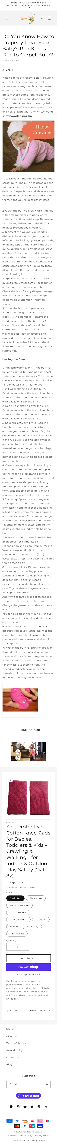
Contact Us (13, 1057)
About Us (11, 1036)
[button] (6, 18)
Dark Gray (32, 926)
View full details (37, 1010)
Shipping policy (39, 1140)
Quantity (11, 940)
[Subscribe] (47, 1084)
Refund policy (14, 1050)
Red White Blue (19, 905)
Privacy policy (42, 1136)
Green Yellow (18, 912)
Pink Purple (17, 933)
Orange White (18, 919)
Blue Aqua (35, 898)
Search (10, 1028)
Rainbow (40, 919)
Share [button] (9, 69)
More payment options (28, 974)
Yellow (14, 926)
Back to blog (30, 730)
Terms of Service (16, 1043)
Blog (9, 1064)
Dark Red (15, 898)
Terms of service (21, 1140)
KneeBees (26, 1132)
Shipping (10, 887)
